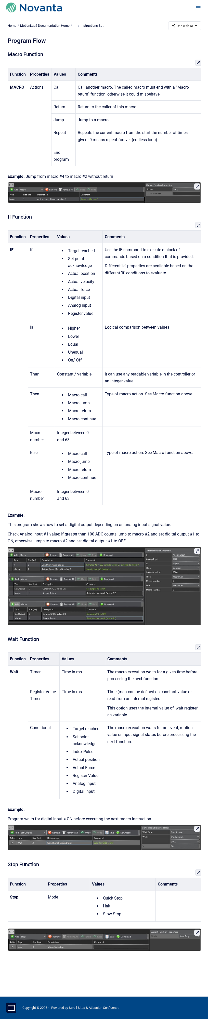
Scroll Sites (77, 1008)
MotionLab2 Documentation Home (45, 26)
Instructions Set (92, 26)
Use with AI (185, 26)
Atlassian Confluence (104, 1008)
